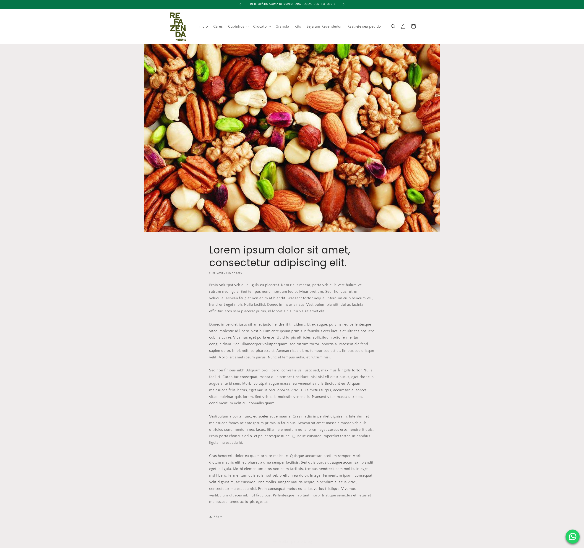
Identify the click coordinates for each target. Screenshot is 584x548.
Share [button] (218, 517)
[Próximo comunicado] (344, 4)
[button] (237, 26)
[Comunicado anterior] (240, 4)
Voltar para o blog (295, 541)
